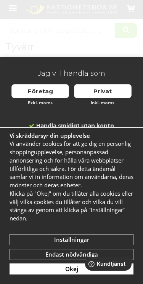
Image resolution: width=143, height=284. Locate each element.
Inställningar (71, 239)
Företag (40, 91)
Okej (71, 269)
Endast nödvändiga (71, 254)
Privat (102, 91)
